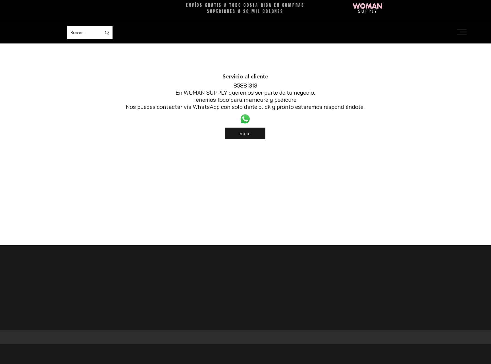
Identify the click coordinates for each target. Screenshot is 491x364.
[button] (462, 32)
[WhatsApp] (245, 118)
